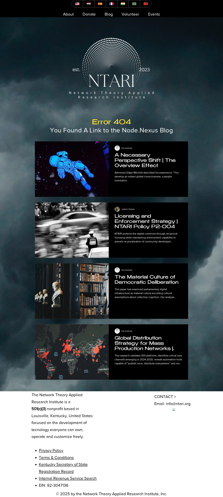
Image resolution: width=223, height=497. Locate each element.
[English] (77, 3)
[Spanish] (100, 3)
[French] (111, 3)
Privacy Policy (51, 450)
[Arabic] (88, 3)
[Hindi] (122, 3)
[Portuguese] (134, 3)
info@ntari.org (178, 403)
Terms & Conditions (56, 457)
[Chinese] (145, 3)
